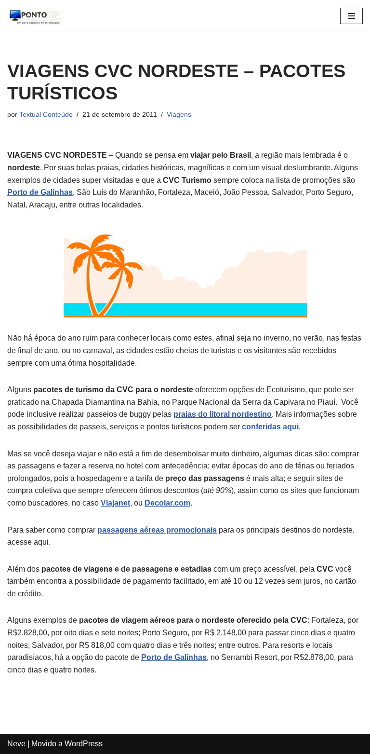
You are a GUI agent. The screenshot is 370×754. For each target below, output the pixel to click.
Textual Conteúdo (46, 114)
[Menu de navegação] (351, 16)
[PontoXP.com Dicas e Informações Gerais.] (36, 16)
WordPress (84, 744)
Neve (16, 744)
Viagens (179, 114)
